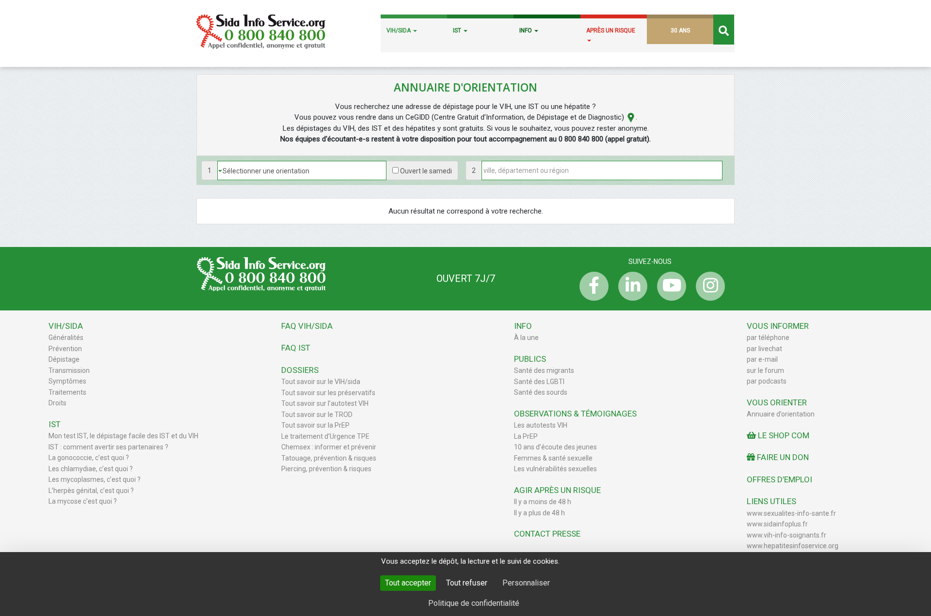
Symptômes (67, 381)
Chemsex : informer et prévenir (328, 447)
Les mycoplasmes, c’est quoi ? (94, 479)
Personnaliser (526, 582)
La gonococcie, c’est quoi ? (88, 458)
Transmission (69, 370)
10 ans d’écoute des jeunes (555, 447)
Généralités (65, 337)
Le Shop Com (782, 435)
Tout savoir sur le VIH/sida (320, 381)
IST (458, 30)
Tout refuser (466, 582)
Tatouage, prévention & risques (328, 458)
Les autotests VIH (540, 425)
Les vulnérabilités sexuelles (555, 469)
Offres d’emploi (779, 479)
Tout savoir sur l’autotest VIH (325, 403)
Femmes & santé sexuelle (553, 458)
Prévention (65, 349)
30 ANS (680, 30)
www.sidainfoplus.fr (777, 524)
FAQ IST (295, 348)
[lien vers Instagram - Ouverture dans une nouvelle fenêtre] (708, 286)
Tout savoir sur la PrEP (315, 425)
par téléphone (768, 337)
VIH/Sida (65, 326)
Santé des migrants (544, 370)
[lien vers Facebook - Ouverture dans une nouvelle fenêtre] (591, 286)
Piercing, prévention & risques (326, 469)
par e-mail (762, 359)
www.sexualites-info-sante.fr (791, 513)
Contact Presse (547, 534)
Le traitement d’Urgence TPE (325, 436)
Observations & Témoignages (575, 413)
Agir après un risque (557, 490)
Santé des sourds (540, 392)
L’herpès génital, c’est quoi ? (91, 490)
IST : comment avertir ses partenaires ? (108, 447)
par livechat (764, 349)
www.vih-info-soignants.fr (786, 535)
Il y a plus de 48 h (539, 513)
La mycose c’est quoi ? (82, 501)
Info (523, 326)
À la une (526, 337)
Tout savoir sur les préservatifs (328, 393)
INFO (526, 30)
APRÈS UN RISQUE (610, 30)
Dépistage (64, 359)
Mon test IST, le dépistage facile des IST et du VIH (123, 436)
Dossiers (300, 370)
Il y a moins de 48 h (542, 502)
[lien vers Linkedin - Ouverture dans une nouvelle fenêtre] (630, 286)
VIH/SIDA (399, 30)
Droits (57, 403)
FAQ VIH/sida (307, 326)
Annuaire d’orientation (781, 414)
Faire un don (782, 457)
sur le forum (765, 370)
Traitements (67, 392)
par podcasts (767, 381)
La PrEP (526, 436)
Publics (530, 359)
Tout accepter (408, 582)
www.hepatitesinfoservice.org (792, 546)
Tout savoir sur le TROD (317, 414)
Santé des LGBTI (539, 381)
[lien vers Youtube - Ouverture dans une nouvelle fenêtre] (669, 286)
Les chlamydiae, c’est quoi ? (90, 469)
